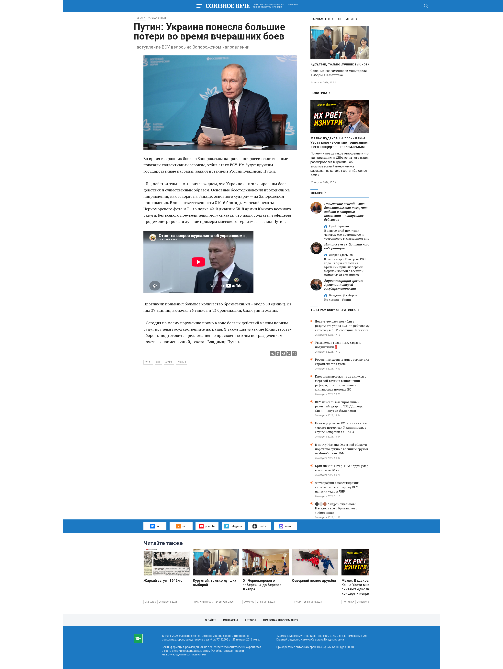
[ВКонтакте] (272, 353)
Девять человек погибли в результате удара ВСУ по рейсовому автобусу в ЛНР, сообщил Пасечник (342, 325)
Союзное (249, 602)
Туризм (297, 602)
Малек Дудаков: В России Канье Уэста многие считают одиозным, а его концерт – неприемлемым (339, 142)
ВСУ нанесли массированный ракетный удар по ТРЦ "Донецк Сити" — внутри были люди (339, 406)
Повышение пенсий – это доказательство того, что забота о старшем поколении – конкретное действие (345, 211)
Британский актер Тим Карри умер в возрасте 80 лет (341, 468)
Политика (318, 93)
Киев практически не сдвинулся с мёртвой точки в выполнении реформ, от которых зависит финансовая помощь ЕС (340, 382)
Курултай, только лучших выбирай (339, 64)
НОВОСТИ (140, 18)
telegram (236, 526)
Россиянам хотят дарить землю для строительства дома (342, 361)
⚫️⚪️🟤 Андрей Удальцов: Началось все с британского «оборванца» (336, 508)
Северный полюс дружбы (314, 580)
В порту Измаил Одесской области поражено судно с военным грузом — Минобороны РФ (341, 448)
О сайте (210, 620)
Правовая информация (280, 620)
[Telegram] (283, 353)
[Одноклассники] (277, 353)
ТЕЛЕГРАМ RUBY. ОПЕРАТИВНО (333, 310)
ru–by (262, 526)
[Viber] (288, 353)
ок (184, 526)
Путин (148, 362)
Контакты (230, 620)
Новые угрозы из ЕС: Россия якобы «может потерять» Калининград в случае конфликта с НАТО (341, 427)
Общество (150, 602)
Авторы (250, 620)
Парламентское (203, 602)
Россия (181, 362)
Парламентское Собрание (332, 19)
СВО (158, 362)
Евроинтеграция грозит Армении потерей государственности (343, 284)
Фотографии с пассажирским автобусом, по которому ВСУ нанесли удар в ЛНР (337, 487)
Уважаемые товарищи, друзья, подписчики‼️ (338, 344)
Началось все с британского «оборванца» (346, 246)
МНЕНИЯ (316, 193)
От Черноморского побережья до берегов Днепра (261, 584)
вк (158, 526)
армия (169, 362)
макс (288, 526)
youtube (210, 526)
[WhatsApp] (294, 353)
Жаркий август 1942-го (163, 580)
